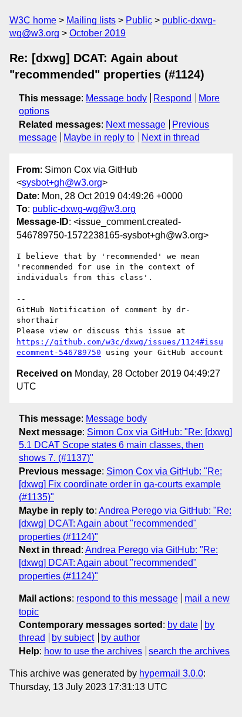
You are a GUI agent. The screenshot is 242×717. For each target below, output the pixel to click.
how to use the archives (93, 651)
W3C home (32, 20)
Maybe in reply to (99, 137)
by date (182, 625)
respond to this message (127, 598)
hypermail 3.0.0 (171, 673)
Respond (172, 98)
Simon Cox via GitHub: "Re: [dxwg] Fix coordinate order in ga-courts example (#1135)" (120, 484)
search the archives (189, 651)
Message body (116, 98)
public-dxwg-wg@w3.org (84, 209)
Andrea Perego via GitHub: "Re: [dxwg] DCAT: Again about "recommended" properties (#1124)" (125, 524)
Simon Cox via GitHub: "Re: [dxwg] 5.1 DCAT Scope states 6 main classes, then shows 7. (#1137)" (125, 445)
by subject (73, 638)
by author (120, 638)
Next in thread (171, 137)
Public (139, 20)
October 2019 (97, 33)
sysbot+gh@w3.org (62, 182)
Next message (136, 124)
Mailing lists (91, 20)
